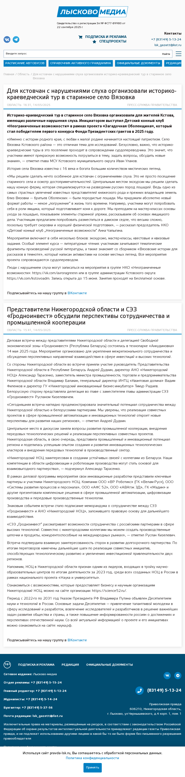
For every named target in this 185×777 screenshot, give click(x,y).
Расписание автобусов (24, 63)
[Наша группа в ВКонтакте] (167, 675)
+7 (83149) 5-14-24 (41, 699)
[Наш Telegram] (177, 675)
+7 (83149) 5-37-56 (37, 707)
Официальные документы (138, 63)
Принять (92, 767)
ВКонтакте (77, 293)
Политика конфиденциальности (92, 758)
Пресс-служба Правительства (152, 105)
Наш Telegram (16, 39)
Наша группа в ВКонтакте (7, 39)
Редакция (174, 63)
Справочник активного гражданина (80, 63)
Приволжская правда (92, 11)
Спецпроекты (112, 41)
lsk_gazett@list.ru (168, 45)
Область (14, 105)
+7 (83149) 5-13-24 (166, 39)
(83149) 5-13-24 (164, 690)
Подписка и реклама (105, 37)
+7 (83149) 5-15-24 (46, 682)
